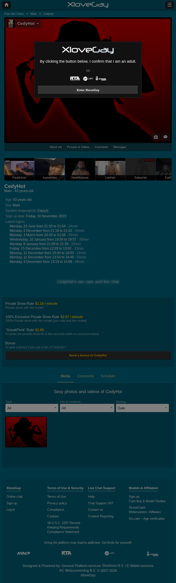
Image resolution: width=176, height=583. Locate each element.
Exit (88, 70)
